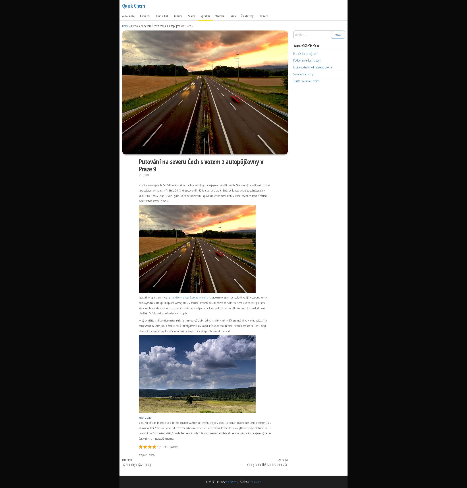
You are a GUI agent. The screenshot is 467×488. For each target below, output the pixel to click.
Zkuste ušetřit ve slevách (306, 81)
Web (233, 16)
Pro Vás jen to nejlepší (305, 53)
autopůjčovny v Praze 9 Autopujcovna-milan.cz (191, 297)
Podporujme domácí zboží (307, 60)
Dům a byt (162, 16)
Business (145, 16)
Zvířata (264, 16)
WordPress (231, 482)
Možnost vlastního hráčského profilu (312, 67)
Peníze (191, 16)
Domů (125, 26)
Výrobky (205, 16)
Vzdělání (220, 16)
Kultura (177, 16)
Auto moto (128, 16)
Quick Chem (133, 5)
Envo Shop (255, 482)
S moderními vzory (303, 74)
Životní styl (247, 16)
